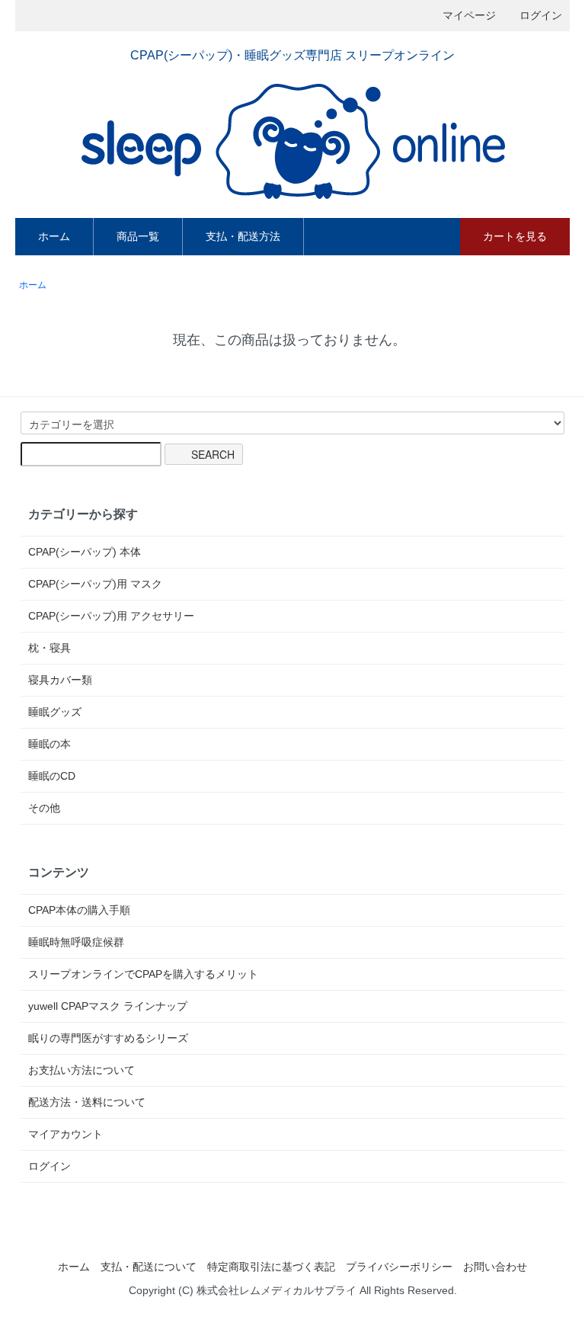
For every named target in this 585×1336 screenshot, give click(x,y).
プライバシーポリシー (399, 1267)
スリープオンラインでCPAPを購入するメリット (143, 974)
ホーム (54, 236)
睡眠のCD (51, 776)
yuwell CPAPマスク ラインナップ (107, 1006)
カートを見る (515, 236)
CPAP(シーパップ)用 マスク (95, 584)
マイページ (469, 15)
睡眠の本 (49, 744)
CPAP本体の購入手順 (79, 910)
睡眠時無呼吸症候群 (76, 942)
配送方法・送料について (86, 1102)
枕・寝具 (49, 648)
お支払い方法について (81, 1070)
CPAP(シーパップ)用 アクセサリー (111, 616)
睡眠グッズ (55, 712)
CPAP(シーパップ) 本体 (84, 552)
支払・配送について (149, 1267)
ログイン (540, 15)
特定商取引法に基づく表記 (271, 1267)
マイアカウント (65, 1134)
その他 (44, 808)
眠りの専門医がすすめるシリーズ (108, 1038)
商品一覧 (138, 236)
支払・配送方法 (243, 236)
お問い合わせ (495, 1267)
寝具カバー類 (60, 680)
